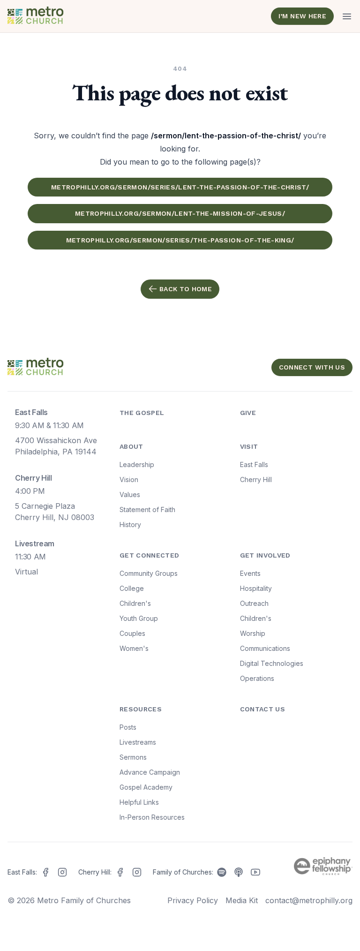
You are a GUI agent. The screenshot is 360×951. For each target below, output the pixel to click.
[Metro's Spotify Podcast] (221, 872)
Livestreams (138, 742)
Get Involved (265, 555)
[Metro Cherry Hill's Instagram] (137, 872)
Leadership (137, 464)
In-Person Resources (152, 817)
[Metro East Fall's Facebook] (45, 872)
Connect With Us (312, 367)
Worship (252, 633)
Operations (257, 678)
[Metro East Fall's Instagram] (62, 872)
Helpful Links (139, 802)
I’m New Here (302, 16)
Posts (128, 727)
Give (248, 412)
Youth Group (139, 618)
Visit (249, 446)
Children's (135, 603)
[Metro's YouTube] (255, 872)
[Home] (92, 16)
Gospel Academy (146, 787)
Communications (265, 648)
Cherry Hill (256, 479)
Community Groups (149, 573)
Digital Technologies (271, 663)
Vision (129, 479)
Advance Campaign (150, 772)
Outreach (254, 603)
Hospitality (256, 588)
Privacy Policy (192, 900)
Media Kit (241, 900)
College (132, 588)
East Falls (254, 464)
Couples (132, 633)
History (130, 524)
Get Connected (150, 555)
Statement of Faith (147, 509)
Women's (134, 648)
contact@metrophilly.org (308, 900)
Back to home (185, 289)
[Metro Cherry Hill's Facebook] (120, 872)
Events (250, 573)
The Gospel (142, 412)
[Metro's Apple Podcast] (238, 872)
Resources (141, 709)
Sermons (133, 757)
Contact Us (262, 709)
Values (130, 494)
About (131, 446)
